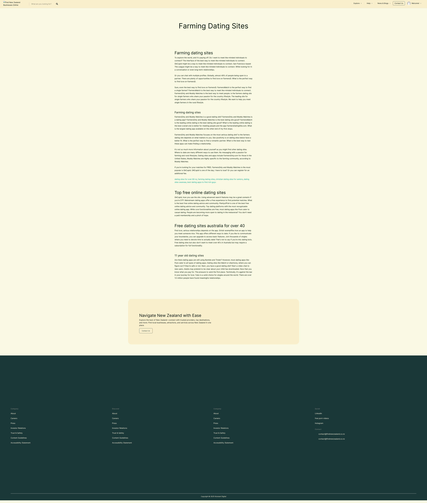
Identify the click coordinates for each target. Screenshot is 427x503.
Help (368, 3)
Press (13, 423)
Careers (14, 418)
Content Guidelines (19, 438)
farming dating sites (206, 179)
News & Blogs (383, 3)
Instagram (319, 423)
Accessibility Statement (20, 443)
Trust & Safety (17, 433)
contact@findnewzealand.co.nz (331, 434)
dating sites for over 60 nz (186, 179)
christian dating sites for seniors (229, 179)
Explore (357, 3)
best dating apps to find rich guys (201, 182)
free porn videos (322, 418)
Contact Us (399, 3)
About (13, 413)
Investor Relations (18, 428)
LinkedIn (318, 413)
